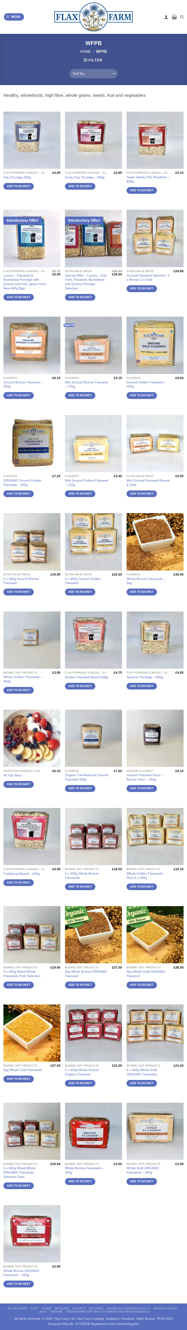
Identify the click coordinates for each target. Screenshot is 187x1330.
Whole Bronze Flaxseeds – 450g (84, 1170)
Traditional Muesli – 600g (21, 873)
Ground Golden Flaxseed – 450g (146, 384)
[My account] (166, 17)
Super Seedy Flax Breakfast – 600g (148, 179)
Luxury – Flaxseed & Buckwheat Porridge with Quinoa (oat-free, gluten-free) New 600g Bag (24, 282)
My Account (17, 1308)
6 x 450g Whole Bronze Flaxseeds (82, 876)
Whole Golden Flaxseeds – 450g (22, 679)
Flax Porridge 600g (17, 177)
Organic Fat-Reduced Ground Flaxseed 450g (86, 777)
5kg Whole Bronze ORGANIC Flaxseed (86, 974)
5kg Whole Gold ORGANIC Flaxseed (146, 974)
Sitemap (56, 1311)
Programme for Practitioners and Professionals (108, 1311)
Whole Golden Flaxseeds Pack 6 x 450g (145, 876)
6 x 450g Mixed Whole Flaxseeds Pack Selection (21, 974)
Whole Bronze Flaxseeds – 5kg (146, 581)
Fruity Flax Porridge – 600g (84, 177)
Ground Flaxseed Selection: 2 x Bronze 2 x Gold (148, 278)
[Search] (182, 17)
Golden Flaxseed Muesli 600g (86, 677)
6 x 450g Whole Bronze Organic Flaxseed (82, 1072)
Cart (35, 1308)
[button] (14, 17)
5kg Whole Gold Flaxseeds (22, 1070)
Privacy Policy (166, 1308)
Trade (47, 1308)
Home (85, 52)
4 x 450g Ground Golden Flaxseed (83, 581)
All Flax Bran (12, 775)
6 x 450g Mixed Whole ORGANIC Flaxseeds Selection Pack (19, 1172)
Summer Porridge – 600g (145, 677)
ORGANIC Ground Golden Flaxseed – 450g (22, 483)
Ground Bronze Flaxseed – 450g (22, 384)
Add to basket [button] (19, 186)
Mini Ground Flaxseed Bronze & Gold (148, 483)
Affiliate (62, 1308)
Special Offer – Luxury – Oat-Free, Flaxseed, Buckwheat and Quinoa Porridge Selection (86, 282)
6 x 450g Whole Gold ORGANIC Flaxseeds (142, 1072)
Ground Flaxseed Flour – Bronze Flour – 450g (145, 777)
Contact (79, 1308)
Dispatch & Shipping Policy (128, 1308)
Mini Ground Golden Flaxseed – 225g (86, 483)
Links (42, 1311)
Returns (96, 1308)
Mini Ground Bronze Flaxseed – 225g (86, 384)
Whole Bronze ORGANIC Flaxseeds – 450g (21, 1273)
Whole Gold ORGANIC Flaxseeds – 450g (143, 1170)
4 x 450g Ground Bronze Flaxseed (21, 581)
